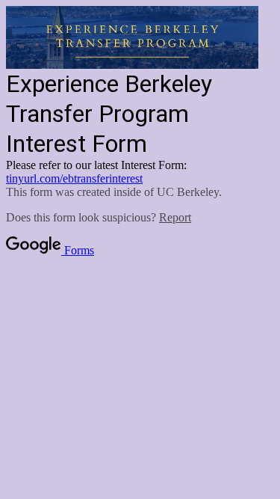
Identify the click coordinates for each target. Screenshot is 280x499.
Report (175, 217)
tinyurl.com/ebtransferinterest (74, 178)
